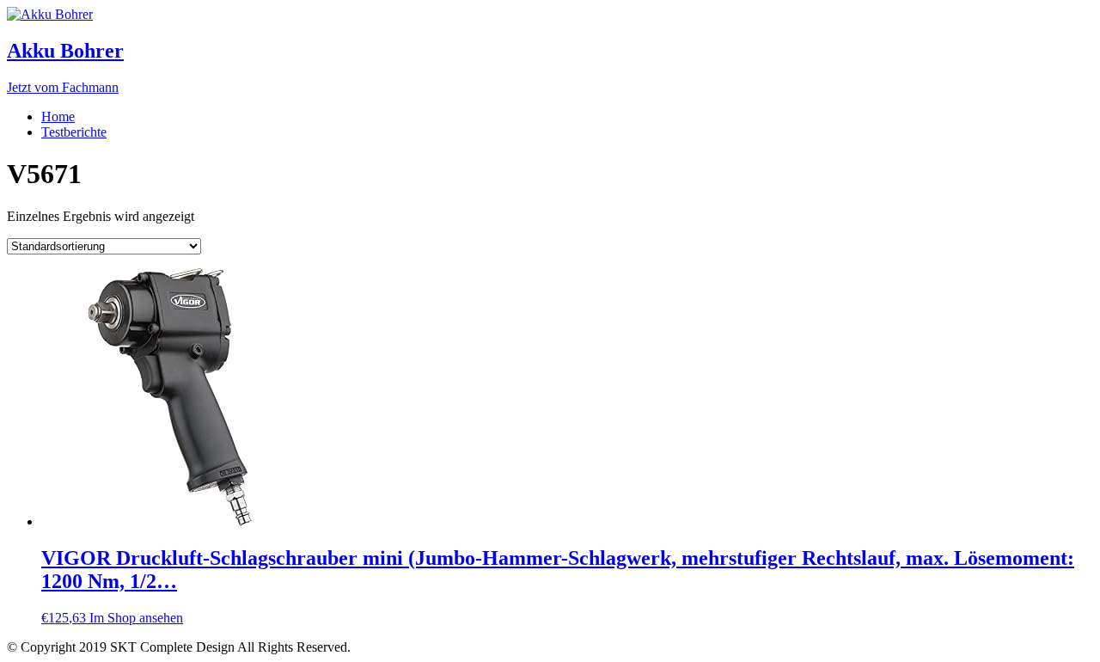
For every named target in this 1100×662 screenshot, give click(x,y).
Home (58, 116)
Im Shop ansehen (136, 617)
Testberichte (74, 132)
